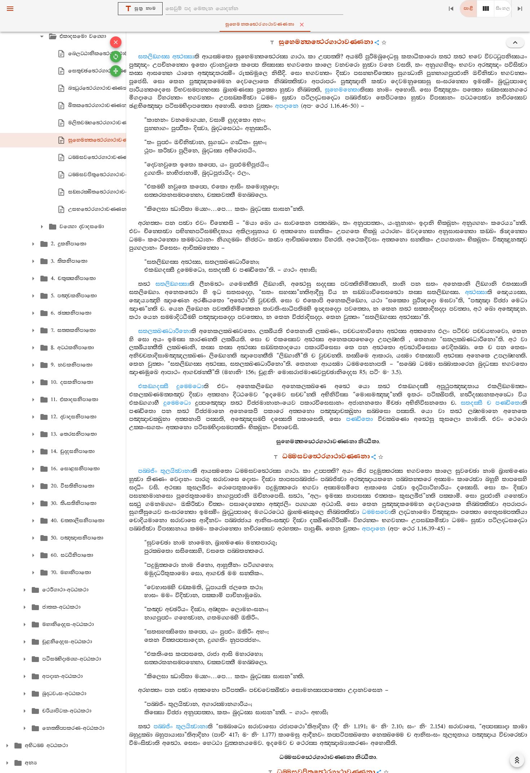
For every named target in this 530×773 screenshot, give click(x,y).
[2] (485, 8)
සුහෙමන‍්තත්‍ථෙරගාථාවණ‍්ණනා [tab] (260, 24)
